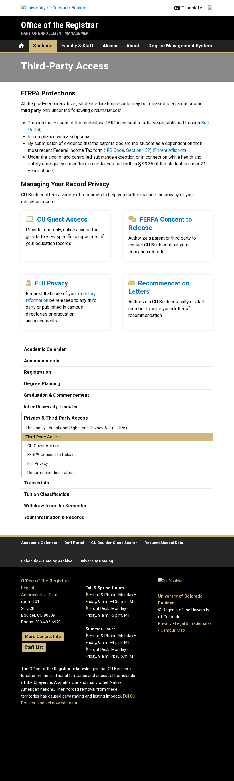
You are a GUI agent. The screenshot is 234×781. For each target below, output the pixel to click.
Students (43, 45)
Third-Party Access (43, 437)
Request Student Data (163, 542)
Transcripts (36, 483)
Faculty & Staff (78, 45)
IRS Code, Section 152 (127, 150)
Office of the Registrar (59, 25)
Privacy (165, 623)
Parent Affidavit (169, 150)
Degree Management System (180, 45)
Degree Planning (42, 383)
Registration (37, 372)
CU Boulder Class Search (114, 542)
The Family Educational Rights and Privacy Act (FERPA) (76, 428)
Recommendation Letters (51, 472)
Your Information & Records (54, 517)
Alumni (110, 45)
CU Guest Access (62, 219)
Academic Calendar (45, 349)
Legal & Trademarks (193, 623)
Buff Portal (74, 542)
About (132, 45)
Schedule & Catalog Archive (46, 561)
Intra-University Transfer (51, 406)
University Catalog (96, 561)
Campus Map (173, 630)
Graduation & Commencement (56, 395)
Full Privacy (51, 283)
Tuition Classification (46, 494)
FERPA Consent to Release (52, 454)
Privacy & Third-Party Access (56, 418)
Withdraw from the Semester (55, 505)
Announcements (41, 360)
